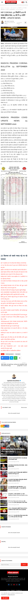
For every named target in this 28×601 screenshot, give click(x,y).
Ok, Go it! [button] (5, 598)
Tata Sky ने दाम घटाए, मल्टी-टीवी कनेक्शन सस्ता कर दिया (14, 301)
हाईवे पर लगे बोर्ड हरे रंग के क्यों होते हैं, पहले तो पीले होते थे (13, 269)
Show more (24, 407)
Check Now (10, 594)
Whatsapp (15, 358)
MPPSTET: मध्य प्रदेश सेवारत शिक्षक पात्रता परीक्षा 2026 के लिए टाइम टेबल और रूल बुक (18, 516)
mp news (7, 8)
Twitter (11, 358)
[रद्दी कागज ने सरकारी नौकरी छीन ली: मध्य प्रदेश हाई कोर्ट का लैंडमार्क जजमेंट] (3, 460)
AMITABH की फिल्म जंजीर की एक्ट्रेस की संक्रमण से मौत (14, 272)
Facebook (5, 357)
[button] (22, 2)
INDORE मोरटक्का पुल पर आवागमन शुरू (10, 326)
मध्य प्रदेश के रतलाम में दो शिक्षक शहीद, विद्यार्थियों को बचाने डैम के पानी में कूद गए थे (17, 473)
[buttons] (9, 585)
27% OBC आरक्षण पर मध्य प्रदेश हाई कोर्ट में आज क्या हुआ (14, 314)
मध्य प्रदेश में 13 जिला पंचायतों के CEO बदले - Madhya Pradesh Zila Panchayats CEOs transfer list (18, 495)
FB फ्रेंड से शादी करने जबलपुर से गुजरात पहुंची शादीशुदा (13, 290)
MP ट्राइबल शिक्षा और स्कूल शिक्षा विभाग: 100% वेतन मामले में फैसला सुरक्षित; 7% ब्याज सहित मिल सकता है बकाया (17, 488)
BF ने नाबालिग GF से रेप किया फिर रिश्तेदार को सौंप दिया (13, 263)
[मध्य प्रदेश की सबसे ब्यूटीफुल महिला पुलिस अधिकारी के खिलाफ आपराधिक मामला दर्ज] (3, 481)
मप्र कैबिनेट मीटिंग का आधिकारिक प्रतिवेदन (10, 350)
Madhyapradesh (9, 354)
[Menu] (2, 2)
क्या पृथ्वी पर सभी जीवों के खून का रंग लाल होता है (12, 303)
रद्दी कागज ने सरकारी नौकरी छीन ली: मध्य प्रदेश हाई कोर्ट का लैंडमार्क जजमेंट (17, 458)
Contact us (19, 590)
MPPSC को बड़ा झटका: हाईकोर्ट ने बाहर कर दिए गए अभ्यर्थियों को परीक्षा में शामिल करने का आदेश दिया (17, 509)
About (12, 590)
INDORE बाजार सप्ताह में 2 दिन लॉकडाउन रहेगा (11, 274)
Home (2, 8)
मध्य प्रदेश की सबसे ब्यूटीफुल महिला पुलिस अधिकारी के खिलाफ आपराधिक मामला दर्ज (17, 480)
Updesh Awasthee (13, 380)
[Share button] (19, 358)
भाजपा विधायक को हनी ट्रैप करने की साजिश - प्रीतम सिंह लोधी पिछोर (17, 466)
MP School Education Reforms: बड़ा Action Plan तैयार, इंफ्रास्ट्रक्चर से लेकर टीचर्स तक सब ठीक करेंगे (17, 502)
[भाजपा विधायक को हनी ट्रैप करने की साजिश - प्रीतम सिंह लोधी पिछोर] (3, 467)
